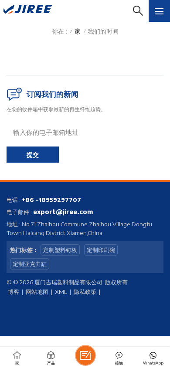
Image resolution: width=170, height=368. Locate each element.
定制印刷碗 (101, 249)
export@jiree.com (63, 211)
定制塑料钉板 (60, 249)
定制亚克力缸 (30, 263)
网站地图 (37, 291)
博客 (13, 291)
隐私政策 (85, 291)
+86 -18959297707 (51, 199)
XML (61, 291)
